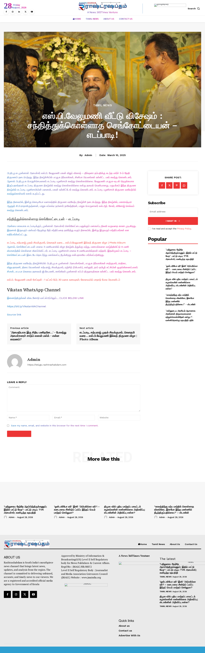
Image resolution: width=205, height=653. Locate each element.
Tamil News (102, 105)
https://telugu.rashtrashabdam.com (46, 364)
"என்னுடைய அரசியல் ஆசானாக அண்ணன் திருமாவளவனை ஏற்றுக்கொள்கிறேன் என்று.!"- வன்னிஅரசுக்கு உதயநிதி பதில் (181, 315)
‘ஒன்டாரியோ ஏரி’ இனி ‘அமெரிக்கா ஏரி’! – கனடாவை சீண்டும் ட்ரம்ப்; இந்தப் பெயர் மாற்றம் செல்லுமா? (182, 269)
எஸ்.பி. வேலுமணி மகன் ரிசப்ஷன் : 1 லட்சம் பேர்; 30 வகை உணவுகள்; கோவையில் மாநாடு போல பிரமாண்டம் (63, 279)
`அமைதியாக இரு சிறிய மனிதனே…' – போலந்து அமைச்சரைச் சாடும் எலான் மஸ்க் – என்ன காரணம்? (38, 336)
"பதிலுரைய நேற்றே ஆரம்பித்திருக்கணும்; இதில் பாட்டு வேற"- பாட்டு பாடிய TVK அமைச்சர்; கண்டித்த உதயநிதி (181, 254)
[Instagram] (12, 11)
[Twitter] (25, 11)
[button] (194, 8)
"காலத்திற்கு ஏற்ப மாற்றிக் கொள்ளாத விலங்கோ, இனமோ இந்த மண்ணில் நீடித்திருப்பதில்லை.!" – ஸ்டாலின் (174, 509)
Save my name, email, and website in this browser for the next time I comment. (54, 425)
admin (88, 155)
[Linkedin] (19, 11)
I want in (171, 221)
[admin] (14, 362)
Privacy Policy (184, 228)
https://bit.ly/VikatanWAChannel (26, 306)
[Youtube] (31, 11)
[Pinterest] (176, 185)
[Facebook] (6, 11)
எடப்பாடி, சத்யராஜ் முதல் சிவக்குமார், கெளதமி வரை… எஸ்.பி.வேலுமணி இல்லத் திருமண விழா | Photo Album (66, 242)
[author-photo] (6, 517)
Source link (14, 314)
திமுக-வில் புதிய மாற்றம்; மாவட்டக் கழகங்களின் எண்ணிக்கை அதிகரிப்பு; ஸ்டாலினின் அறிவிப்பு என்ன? (182, 284)
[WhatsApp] (184, 185)
